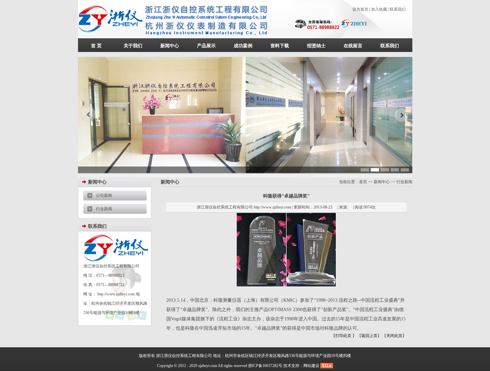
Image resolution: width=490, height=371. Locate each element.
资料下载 (279, 45)
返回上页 (369, 335)
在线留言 (353, 45)
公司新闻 (104, 195)
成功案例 (243, 45)
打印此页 (343, 335)
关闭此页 (394, 335)
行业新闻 (104, 208)
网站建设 (311, 365)
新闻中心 (169, 45)
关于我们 (133, 45)
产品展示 (206, 45)
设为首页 (360, 9)
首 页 (96, 45)
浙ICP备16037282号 (265, 365)
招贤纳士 (316, 45)
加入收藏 (379, 9)
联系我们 (398, 9)
